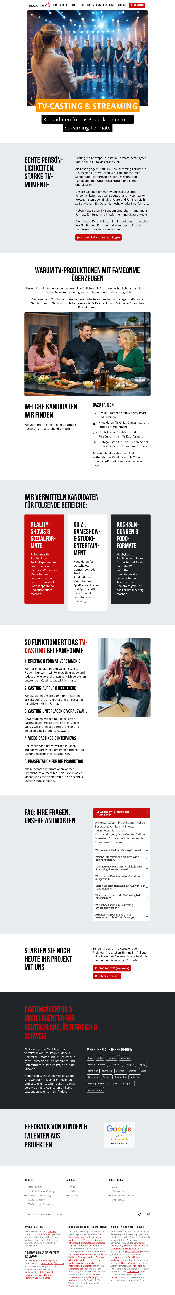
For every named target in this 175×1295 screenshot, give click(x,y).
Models (84, 1237)
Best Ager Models (86, 1257)
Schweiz (28, 1269)
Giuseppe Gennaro (42, 1234)
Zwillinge (72, 1257)
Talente (92, 1245)
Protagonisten (117, 1257)
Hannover (49, 1275)
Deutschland (47, 1263)
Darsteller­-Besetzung (39, 1195)
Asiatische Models (85, 1263)
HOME (55, 5)
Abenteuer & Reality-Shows (123, 1248)
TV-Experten (88, 1240)
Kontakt (122, 5)
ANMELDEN (139, 5)
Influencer (73, 1242)
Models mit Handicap (95, 1254)
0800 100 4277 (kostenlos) (114, 968)
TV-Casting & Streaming (41, 1204)
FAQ (72, 1191)
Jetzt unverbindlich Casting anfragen (98, 237)
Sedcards (114, 1277)
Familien (72, 1245)
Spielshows (138, 1245)
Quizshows (126, 1245)
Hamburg (29, 1277)
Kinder (81, 1245)
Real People (34, 1186)
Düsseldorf (50, 1272)
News (98, 5)
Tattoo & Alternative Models (86, 1258)
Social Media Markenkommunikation (125, 1258)
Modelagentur (50, 1260)
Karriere (74, 1195)
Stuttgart (38, 1275)
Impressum (118, 1199)
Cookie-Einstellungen (123, 1195)
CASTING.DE (133, 1271)
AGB (114, 1186)
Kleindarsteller (86, 1242)
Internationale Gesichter (80, 1265)
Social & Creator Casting (41, 1191)
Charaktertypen (76, 1268)
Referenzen (88, 5)
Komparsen (100, 1242)
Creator (99, 1240)
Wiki (72, 1186)
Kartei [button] (75, 5)
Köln (42, 1272)
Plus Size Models (76, 1254)
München (45, 1277)
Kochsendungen (133, 1251)
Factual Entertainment (125, 1263)
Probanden (137, 1265)
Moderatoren (74, 1240)
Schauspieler (95, 1237)
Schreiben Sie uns (109, 976)
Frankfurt (28, 1275)
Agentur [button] (64, 5)
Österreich (59, 1263)
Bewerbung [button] (108, 5)
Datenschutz (119, 1191)
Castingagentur (35, 1260)
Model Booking (36, 1199)
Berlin (37, 1277)
